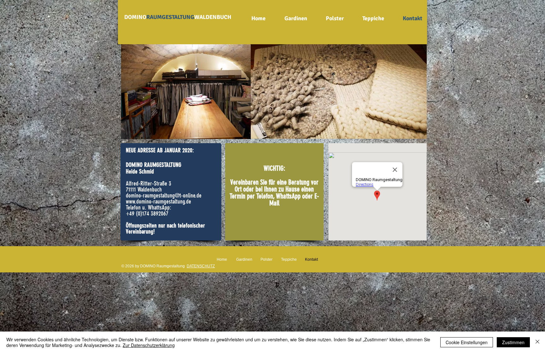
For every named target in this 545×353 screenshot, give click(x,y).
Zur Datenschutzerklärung (149, 345)
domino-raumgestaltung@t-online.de (164, 195)
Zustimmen (513, 342)
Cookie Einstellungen (467, 342)
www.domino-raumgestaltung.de (158, 201)
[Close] (537, 342)
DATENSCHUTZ (201, 266)
